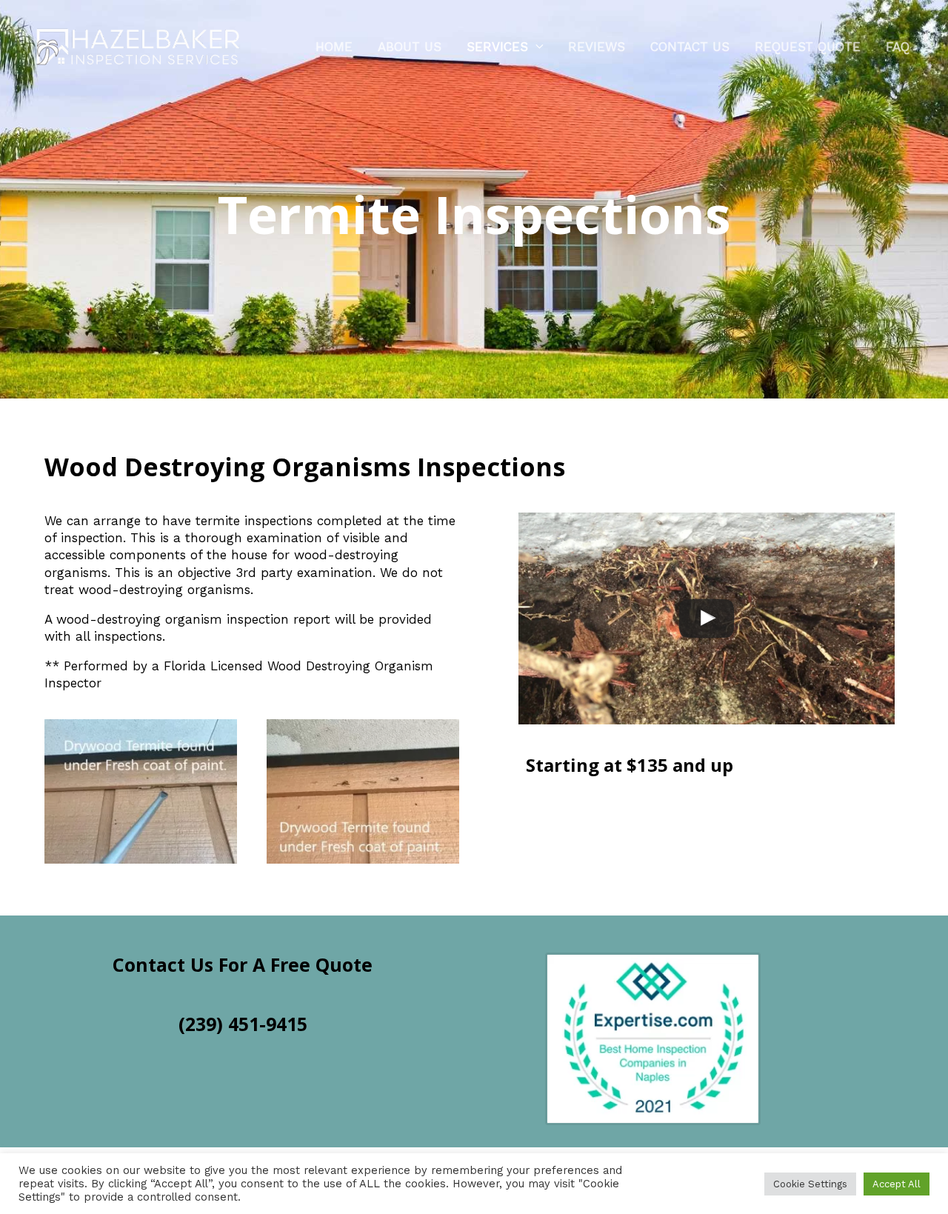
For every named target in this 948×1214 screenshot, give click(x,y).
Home (334, 46)
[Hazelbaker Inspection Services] (139, 45)
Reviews (596, 46)
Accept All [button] (896, 1184)
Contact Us (690, 46)
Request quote (808, 46)
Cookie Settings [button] (810, 1184)
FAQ (897, 46)
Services (497, 46)
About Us (409, 46)
